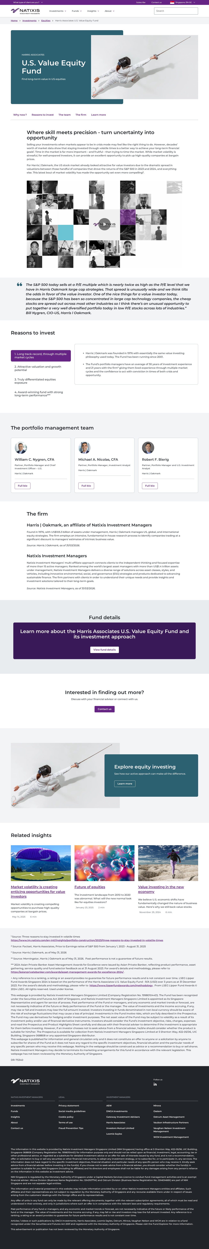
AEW (109, 1105)
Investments (56, 11)
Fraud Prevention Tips (71, 1128)
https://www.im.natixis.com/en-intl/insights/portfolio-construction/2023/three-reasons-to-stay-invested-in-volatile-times (87, 940)
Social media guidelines (72, 1111)
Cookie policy (66, 1117)
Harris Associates (115, 1122)
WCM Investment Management (171, 1137)
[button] (104, 224)
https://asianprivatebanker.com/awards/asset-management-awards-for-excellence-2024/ (67, 972)
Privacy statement (69, 1105)
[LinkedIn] (155, 1084)
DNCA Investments (116, 1111)
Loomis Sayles (114, 1133)
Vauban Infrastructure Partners (170, 1122)
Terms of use (66, 1122)
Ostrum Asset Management (169, 1117)
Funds (75, 11)
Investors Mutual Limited (120, 1128)
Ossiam (157, 1111)
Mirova (157, 1105)
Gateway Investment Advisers (123, 1117)
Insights (91, 11)
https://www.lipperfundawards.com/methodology (121, 985)
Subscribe (140, 2)
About (108, 11)
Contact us (156, 2)
